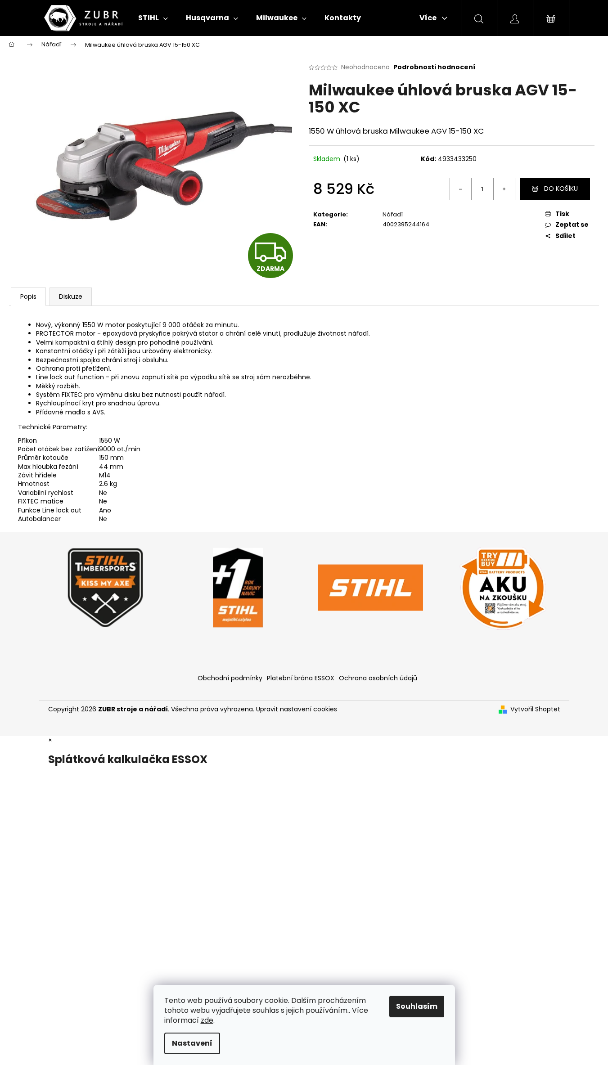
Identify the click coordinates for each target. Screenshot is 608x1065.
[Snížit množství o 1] (461, 189)
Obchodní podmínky (230, 678)
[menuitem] (153, 18)
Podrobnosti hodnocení (434, 67)
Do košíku (561, 188)
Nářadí (393, 214)
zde (207, 1020)
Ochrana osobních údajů (378, 678)
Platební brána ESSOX (300, 678)
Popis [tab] (28, 296)
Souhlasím (416, 1006)
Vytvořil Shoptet (535, 709)
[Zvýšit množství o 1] (504, 189)
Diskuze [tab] (70, 296)
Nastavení (192, 1043)
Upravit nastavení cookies (296, 709)
